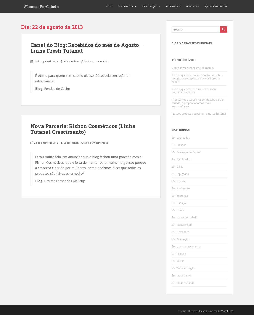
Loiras (180, 210)
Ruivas (180, 261)
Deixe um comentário (96, 61)
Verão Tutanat (185, 282)
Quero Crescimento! (188, 246)
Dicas (179, 166)
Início (109, 6)
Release (181, 253)
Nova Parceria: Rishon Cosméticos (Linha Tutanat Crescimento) (82, 129)
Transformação (185, 268)
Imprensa (182, 195)
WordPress (227, 311)
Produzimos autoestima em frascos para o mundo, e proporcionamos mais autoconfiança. (198, 103)
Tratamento (125, 6)
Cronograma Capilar (188, 152)
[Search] (223, 29)
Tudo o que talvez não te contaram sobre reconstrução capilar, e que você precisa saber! (197, 78)
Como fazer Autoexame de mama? (193, 68)
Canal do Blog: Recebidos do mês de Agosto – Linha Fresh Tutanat (87, 47)
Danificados (183, 159)
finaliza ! (181, 181)
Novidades (192, 6)
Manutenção (149, 6)
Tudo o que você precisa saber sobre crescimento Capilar (194, 90)
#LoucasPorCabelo (41, 6)
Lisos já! (181, 203)
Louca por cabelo (186, 217)
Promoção (182, 239)
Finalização (173, 6)
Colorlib (203, 311)
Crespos (181, 145)
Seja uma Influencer (215, 6)
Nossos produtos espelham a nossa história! (199, 113)
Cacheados (183, 137)
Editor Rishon (71, 61)
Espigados (182, 174)
